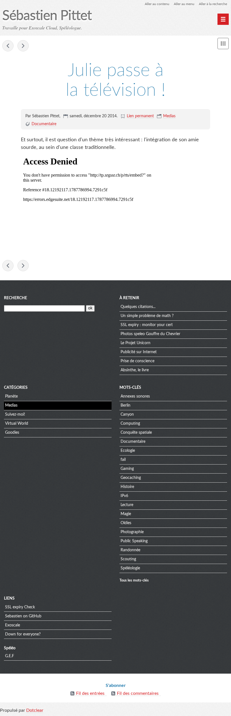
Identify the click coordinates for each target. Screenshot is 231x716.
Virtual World (16, 424)
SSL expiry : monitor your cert (147, 325)
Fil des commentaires (138, 693)
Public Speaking (134, 541)
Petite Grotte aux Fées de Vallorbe (8, 45)
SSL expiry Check (20, 607)
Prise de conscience (137, 361)
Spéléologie (130, 568)
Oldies (126, 523)
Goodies (12, 433)
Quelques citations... (138, 307)
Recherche (15, 298)
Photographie (132, 532)
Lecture (127, 505)
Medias (169, 116)
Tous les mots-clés (134, 580)
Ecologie (128, 451)
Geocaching (131, 478)
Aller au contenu (157, 4)
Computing (130, 424)
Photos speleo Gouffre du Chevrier (150, 334)
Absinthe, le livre (135, 370)
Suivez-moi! (15, 414)
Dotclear (34, 710)
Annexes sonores (135, 396)
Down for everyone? (23, 634)
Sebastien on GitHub (23, 616)
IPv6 (124, 496)
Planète (11, 396)
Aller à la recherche (213, 4)
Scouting (128, 559)
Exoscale (12, 625)
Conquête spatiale (136, 433)
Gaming (127, 469)
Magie (126, 514)
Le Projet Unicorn (135, 343)
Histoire (127, 487)
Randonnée (130, 550)
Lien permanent (140, 116)
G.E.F (9, 656)
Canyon (127, 414)
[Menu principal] (223, 19)
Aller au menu (184, 4)
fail (123, 460)
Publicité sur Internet (139, 352)
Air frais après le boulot (23, 45)
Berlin (125, 405)
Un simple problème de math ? (147, 316)
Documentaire (44, 124)
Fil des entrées (90, 693)
